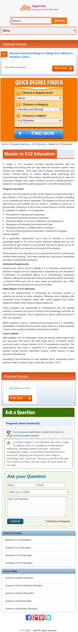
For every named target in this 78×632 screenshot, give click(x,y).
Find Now (39, 133)
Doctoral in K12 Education (18, 547)
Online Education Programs (39, 8)
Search (59, 20)
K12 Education (39, 144)
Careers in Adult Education (18, 600)
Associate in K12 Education (18, 555)
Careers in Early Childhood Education (24, 585)
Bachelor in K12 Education (18, 539)
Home (4, 144)
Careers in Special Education (19, 593)
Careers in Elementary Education (21, 608)
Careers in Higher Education (19, 577)
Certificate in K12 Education (19, 562)
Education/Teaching (19, 144)
